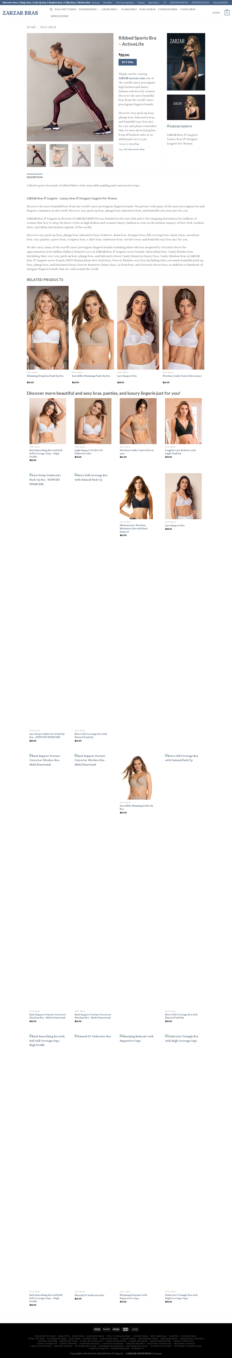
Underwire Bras (148, 1338)
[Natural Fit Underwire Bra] (93, 1161)
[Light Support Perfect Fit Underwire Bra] (93, 421)
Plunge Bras (129, 9)
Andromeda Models (192, 1338)
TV (164, 2)
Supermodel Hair (85, 1346)
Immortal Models (184, 1343)
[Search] (51, 9)
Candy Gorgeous (47, 1343)
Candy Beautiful (116, 1341)
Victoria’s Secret (160, 1346)
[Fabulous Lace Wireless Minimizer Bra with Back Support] (138, 496)
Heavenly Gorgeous (159, 1343)
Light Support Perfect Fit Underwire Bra (89, 452)
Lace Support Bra (127, 376)
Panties (141, 2)
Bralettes (107, 2)
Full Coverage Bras (125, 2)
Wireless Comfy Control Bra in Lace (182, 376)
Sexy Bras (48, 27)
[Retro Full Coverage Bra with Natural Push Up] (93, 600)
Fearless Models (89, 1343)
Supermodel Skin (137, 1346)
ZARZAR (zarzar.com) (132, 78)
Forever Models (135, 1343)
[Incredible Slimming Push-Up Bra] (138, 777)
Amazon (96, 2)
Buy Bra (127, 62)
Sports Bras (153, 2)
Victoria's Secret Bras (134, 149)
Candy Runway (68, 1343)
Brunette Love (69, 1341)
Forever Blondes (112, 1343)
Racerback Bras (57, 1338)
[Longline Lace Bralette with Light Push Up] (183, 421)
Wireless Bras (59, 16)
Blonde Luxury (47, 1341)
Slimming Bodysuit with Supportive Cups (133, 1297)
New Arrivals (158, 1336)
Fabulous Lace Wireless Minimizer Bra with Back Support (134, 528)
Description (34, 177)
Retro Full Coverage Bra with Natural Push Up (91, 736)
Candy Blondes (138, 1341)
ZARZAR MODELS (200, 2)
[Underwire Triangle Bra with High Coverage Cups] (183, 1161)
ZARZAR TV (138, 1348)
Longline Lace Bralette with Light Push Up (180, 452)
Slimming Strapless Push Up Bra (45, 376)
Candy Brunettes (160, 1341)
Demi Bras (78, 1336)
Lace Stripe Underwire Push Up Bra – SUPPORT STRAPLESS (47, 736)
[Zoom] (31, 137)
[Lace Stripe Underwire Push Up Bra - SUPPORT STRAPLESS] (47, 600)
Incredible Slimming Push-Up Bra (91, 376)
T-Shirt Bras (188, 9)
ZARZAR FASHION (179, 2)
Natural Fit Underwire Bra (89, 1295)
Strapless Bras (167, 9)
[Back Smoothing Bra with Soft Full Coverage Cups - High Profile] (47, 421)
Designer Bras (88, 9)
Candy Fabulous (183, 1341)
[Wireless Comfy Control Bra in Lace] (138, 421)
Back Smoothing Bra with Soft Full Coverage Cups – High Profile (46, 453)
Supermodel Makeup (111, 1346)
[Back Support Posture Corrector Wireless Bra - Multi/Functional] (47, 881)
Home (31, 27)
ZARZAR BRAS (20, 12)
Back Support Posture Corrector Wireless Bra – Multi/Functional (47, 1016)
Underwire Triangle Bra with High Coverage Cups (181, 1297)
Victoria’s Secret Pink (187, 1346)
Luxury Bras (109, 9)
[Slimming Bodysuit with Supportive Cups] (138, 1161)
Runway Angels (63, 1346)
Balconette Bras (65, 9)
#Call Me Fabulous (91, 1341)
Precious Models (41, 1346)
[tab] (34, 177)
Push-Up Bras (147, 9)
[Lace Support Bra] (183, 496)
